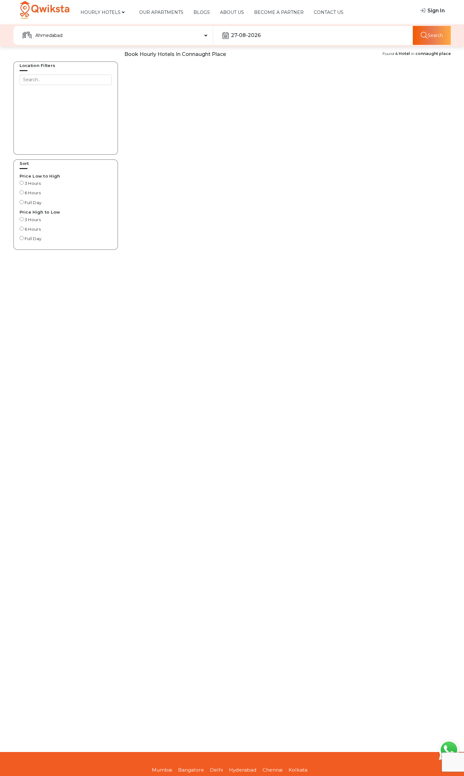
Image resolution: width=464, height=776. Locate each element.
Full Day (33, 202)
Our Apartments (161, 12)
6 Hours (32, 192)
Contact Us (328, 12)
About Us (232, 12)
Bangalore (191, 770)
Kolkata (298, 770)
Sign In (436, 11)
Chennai (273, 770)
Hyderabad (243, 770)
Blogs (201, 12)
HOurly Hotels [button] (101, 12)
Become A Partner (279, 12)
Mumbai (162, 770)
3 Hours (32, 183)
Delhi (216, 770)
